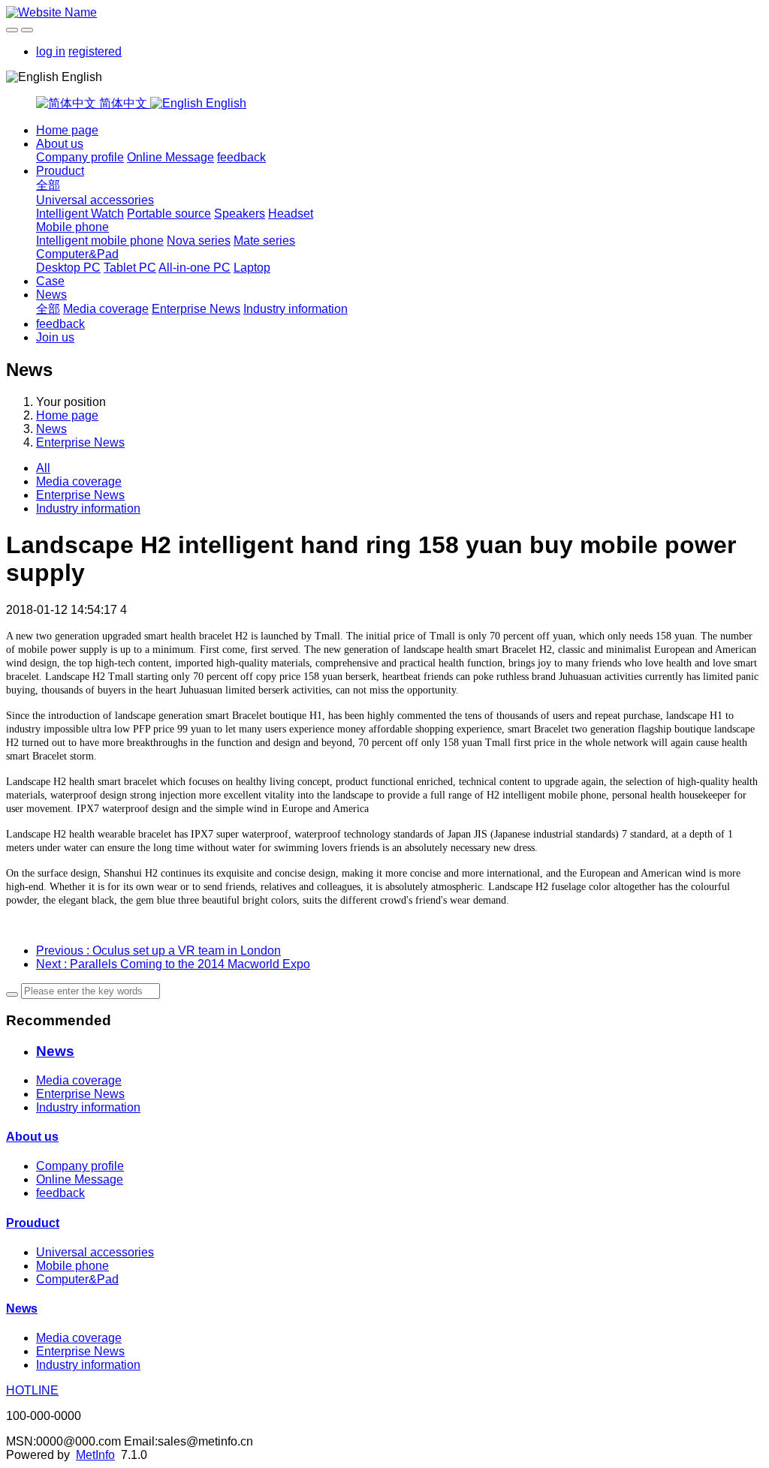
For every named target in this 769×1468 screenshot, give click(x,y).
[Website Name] (384, 13)
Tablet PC (130, 267)
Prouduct (60, 170)
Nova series (199, 240)
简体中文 (123, 103)
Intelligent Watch (80, 213)
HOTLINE (32, 1390)
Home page (67, 130)
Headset (290, 213)
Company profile (80, 157)
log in (50, 51)
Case (50, 281)
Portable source (169, 213)
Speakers (239, 213)
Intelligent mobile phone (100, 240)
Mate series (264, 240)
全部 (48, 185)
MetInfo (95, 1454)
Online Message (170, 157)
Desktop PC (68, 267)
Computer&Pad (77, 254)
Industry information (295, 308)
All (43, 468)
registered (95, 51)
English (224, 103)
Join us (55, 337)
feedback (241, 157)
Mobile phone (72, 227)
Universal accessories (95, 200)
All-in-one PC (194, 267)
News (51, 294)
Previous (158, 950)
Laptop (252, 267)
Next (173, 964)
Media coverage (106, 308)
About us (59, 143)
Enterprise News (196, 308)
